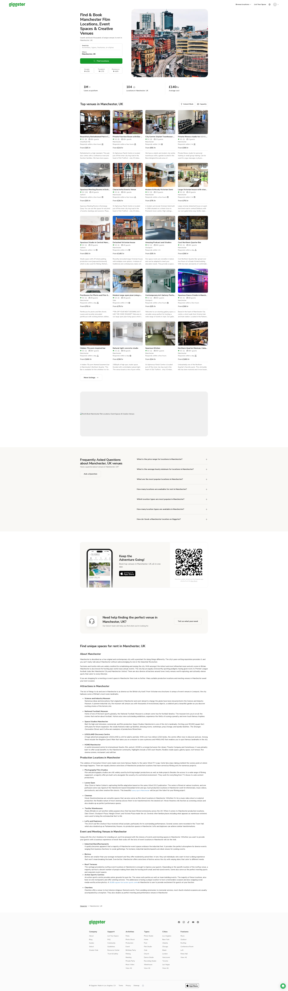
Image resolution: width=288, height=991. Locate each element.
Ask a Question (90, 474)
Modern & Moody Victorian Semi (159, 189)
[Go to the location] (95, 122)
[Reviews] (198, 922)
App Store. (194, 581)
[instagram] (184, 922)
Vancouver (166, 957)
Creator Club (93, 950)
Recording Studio (150, 961)
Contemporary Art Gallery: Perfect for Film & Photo (160, 295)
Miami (164, 950)
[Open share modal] (102, 113)
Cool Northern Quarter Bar (189, 242)
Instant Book (188, 104)
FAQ (108, 939)
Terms (121, 985)
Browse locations (242, 4)
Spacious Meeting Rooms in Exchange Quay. (95, 189)
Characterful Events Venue (124, 189)
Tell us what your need (188, 621)
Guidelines (111, 947)
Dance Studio (149, 957)
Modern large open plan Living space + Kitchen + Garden (128, 295)
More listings (89, 377)
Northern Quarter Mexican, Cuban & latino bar (193, 348)
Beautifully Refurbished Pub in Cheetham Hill (95, 136)
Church (146, 954)
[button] (283, 986)
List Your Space (260, 4)
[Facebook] (179, 922)
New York (165, 939)
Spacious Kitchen (152, 348)
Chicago (165, 947)
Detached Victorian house (124, 242)
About (91, 936)
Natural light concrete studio (125, 348)
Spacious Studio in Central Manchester (95, 242)
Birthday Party (131, 950)
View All (129, 968)
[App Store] (127, 573)
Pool (145, 943)
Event (128, 947)
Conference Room (187, 947)
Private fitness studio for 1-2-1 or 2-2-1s (193, 136)
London (165, 954)
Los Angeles (166, 936)
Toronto (165, 961)
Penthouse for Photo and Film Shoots (95, 295)
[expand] (206, 459)
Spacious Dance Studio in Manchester (193, 295)
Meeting (128, 957)
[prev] (83, 122)
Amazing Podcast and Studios (158, 242)
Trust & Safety (112, 954)
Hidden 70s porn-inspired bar (92, 348)
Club (145, 950)
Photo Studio (148, 936)
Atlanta (165, 943)
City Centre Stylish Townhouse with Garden (160, 136)
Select (91, 947)
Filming (128, 954)
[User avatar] (275, 4)
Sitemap (136, 985)
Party (127, 936)
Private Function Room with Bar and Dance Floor (128, 136)
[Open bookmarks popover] (107, 113)
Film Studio (148, 947)
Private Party (130, 961)
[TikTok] (188, 922)
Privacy (128, 985)
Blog (90, 939)
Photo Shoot (130, 939)
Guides (91, 943)
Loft (182, 950)
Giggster (83, 906)
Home (146, 939)
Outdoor (184, 939)
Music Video (130, 964)
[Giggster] (17, 4)
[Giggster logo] (97, 922)
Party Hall (184, 954)
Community (111, 943)
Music (183, 936)
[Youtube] (193, 922)
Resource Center (113, 950)
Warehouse (148, 964)
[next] (107, 122)
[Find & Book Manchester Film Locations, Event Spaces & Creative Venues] (144, 414)
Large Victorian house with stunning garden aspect (193, 189)
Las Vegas (166, 964)
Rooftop (183, 943)
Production (129, 943)
